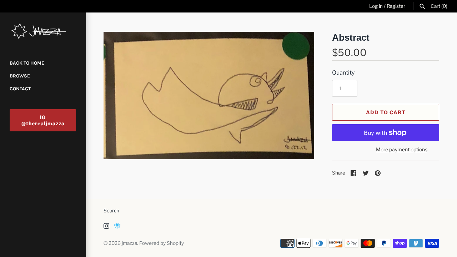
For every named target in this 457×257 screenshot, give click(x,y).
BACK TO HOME (27, 63)
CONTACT (20, 88)
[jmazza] (43, 31)
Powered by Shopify (161, 243)
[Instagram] (106, 227)
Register (396, 6)
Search (111, 210)
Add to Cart (386, 112)
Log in (376, 6)
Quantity (343, 72)
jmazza (129, 243)
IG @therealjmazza (43, 120)
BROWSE (20, 76)
